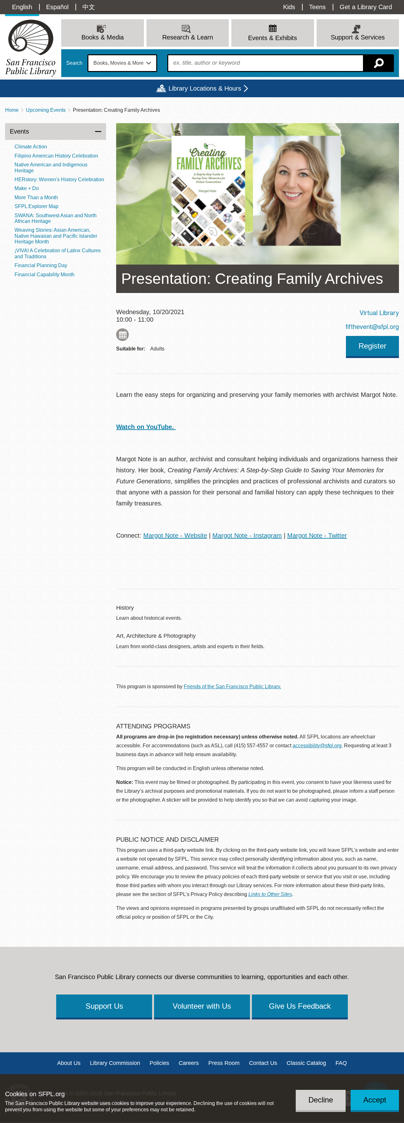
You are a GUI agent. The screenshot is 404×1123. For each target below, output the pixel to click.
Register (372, 346)
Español (57, 6)
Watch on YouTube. (146, 426)
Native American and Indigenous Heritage (51, 167)
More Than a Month (36, 197)
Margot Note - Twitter (317, 535)
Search (74, 63)
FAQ (341, 1063)
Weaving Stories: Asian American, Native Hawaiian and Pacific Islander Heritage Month (56, 235)
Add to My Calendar (122, 334)
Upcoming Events (46, 110)
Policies (159, 1063)
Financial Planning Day (41, 265)
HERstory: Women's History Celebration (59, 179)
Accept (374, 1100)
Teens (317, 6)
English (22, 6)
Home (12, 110)
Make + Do (27, 188)
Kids (289, 6)
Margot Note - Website (175, 535)
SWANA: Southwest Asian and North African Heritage (56, 218)
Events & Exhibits (272, 37)
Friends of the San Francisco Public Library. (232, 686)
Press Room (224, 1063)
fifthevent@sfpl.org (372, 326)
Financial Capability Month (44, 274)
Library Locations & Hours (205, 88)
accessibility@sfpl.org (317, 745)
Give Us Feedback (300, 1006)
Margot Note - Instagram (247, 535)
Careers (189, 1063)
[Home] (30, 48)
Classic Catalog (306, 1063)
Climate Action (31, 146)
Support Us (104, 1006)
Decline (320, 1100)
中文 (88, 6)
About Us (68, 1063)
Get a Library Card (366, 6)
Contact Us (263, 1063)
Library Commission (115, 1063)
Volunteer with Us (202, 1006)
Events (19, 131)
